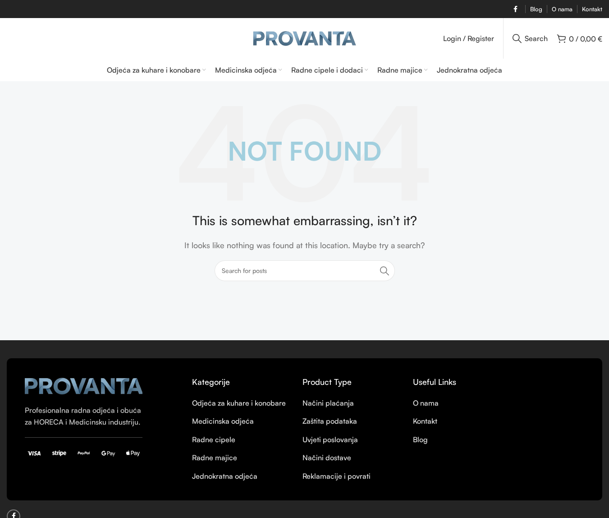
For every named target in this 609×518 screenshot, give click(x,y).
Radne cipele (213, 439)
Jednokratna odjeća (224, 476)
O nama (426, 402)
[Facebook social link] (515, 9)
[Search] (384, 270)
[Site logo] (304, 37)
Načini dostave (326, 457)
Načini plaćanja (328, 402)
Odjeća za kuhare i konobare (239, 402)
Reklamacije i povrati (336, 476)
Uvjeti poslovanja (330, 439)
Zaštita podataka (329, 421)
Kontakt (425, 421)
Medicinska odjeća (223, 421)
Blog (420, 439)
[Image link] (83, 385)
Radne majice (214, 457)
